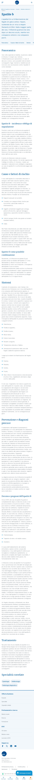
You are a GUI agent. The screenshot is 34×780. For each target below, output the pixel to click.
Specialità (4, 701)
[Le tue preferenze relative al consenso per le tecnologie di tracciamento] (2, 773)
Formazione (5, 721)
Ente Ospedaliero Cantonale (9, 9)
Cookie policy (21, 766)
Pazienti (17, 9)
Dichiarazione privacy (7, 766)
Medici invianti (5, 714)
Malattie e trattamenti (25, 9)
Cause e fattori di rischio (17, 42)
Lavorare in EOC (6, 738)
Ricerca (4, 718)
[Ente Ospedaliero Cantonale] (17, 2)
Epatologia (5, 681)
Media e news (5, 734)
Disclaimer (14, 769)
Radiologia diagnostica (9, 685)
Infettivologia (16, 681)
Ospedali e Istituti (6, 705)
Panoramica (5, 42)
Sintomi (29, 42)
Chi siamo (4, 730)
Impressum (4, 769)
